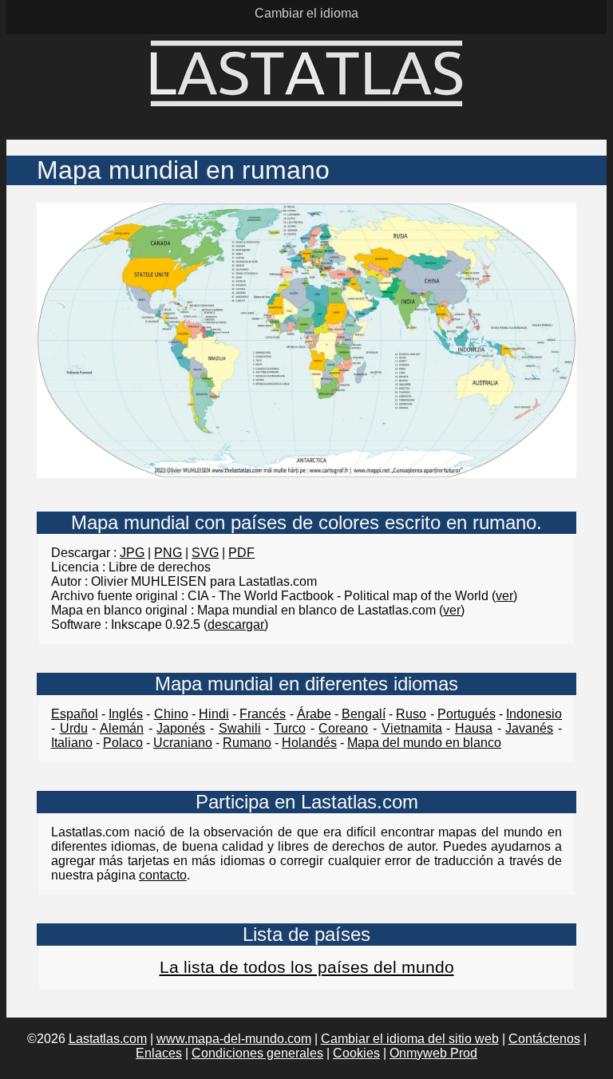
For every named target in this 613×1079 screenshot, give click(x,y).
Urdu (74, 728)
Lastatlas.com (108, 1038)
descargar (236, 624)
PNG (168, 552)
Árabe (314, 714)
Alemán (122, 728)
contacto (163, 875)
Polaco (123, 742)
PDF (241, 552)
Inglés (126, 714)
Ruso (411, 714)
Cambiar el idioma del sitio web (410, 1038)
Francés (262, 714)
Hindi (214, 714)
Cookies (356, 1053)
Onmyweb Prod (433, 1053)
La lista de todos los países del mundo (307, 967)
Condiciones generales (257, 1053)
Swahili (240, 728)
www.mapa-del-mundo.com (233, 1038)
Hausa (473, 728)
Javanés (529, 728)
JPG (132, 552)
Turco (290, 728)
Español (74, 714)
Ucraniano (182, 742)
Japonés (180, 728)
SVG (205, 552)
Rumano (247, 742)
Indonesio (534, 714)
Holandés (309, 742)
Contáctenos (544, 1038)
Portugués (466, 714)
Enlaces (159, 1053)
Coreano (343, 728)
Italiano (72, 742)
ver (504, 596)
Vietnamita (412, 728)
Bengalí (364, 714)
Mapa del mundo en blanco (424, 742)
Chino (171, 714)
